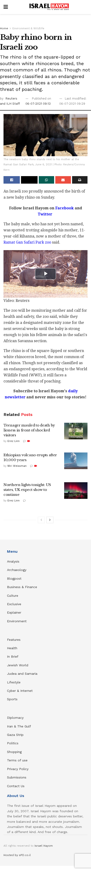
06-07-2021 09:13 (38, 103)
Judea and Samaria (22, 673)
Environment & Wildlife (28, 28)
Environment (17, 621)
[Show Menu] (6, 7)
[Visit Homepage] (49, 7)
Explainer (14, 612)
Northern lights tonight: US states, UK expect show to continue (27, 489)
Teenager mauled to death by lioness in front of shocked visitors (29, 430)
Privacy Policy (17, 769)
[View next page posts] (49, 520)
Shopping (14, 752)
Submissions (16, 777)
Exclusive (14, 604)
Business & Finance (22, 587)
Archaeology (16, 570)
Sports (12, 699)
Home (4, 28)
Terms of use (17, 760)
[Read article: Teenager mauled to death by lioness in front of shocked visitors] (76, 431)
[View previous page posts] (41, 520)
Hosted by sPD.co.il (17, 855)
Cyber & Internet (20, 691)
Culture (12, 595)
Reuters (11, 98)
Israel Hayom (44, 845)
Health (12, 648)
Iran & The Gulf (19, 726)
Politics (12, 743)
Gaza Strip (15, 735)
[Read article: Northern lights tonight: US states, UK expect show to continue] (76, 490)
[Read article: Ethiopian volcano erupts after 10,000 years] (76, 460)
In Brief (12, 656)
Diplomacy (16, 717)
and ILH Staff (10, 103)
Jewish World (17, 665)
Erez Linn (13, 441)
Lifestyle (14, 682)
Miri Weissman (17, 465)
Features (14, 639)
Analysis (14, 561)
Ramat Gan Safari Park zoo (27, 242)
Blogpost (14, 578)
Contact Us (15, 786)
